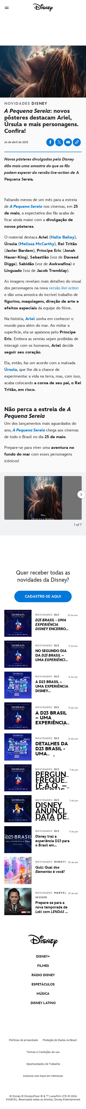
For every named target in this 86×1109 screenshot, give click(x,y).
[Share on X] (59, 142)
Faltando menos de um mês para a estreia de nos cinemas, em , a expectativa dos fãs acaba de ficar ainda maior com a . (41, 213)
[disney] (43, 941)
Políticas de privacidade (23, 1040)
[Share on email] (68, 142)
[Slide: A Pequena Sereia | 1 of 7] (43, 497)
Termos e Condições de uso (43, 1052)
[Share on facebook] (50, 142)
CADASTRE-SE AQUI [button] (43, 596)
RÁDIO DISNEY (43, 975)
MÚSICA (43, 994)
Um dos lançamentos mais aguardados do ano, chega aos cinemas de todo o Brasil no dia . (41, 430)
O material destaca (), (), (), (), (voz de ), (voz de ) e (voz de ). (41, 254)
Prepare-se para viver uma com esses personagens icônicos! (39, 454)
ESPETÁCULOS (43, 984)
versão (64, 288)
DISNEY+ (43, 956)
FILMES (43, 966)
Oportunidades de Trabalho (43, 1064)
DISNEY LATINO (43, 1003)
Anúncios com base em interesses (43, 1076)
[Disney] (43, 8)
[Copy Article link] (77, 142)
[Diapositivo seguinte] (78, 497)
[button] (6, 8)
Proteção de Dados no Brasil (60, 1040)
